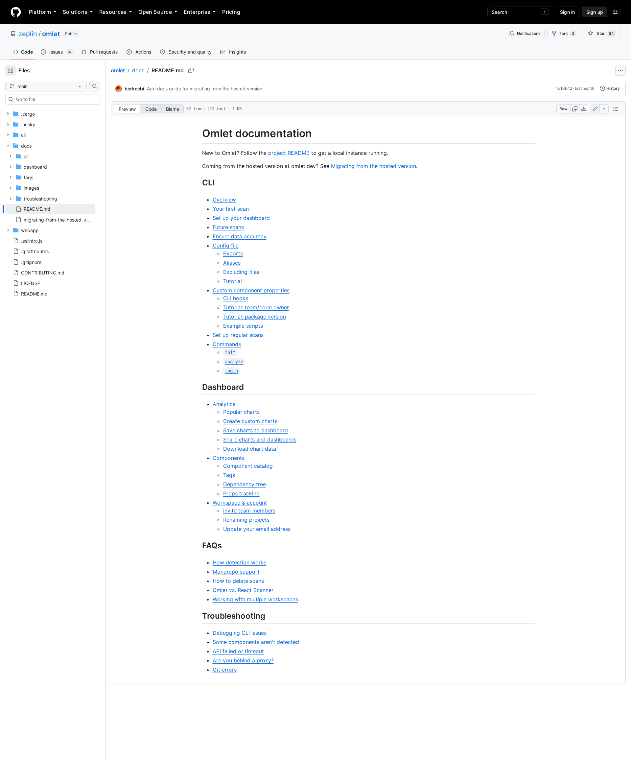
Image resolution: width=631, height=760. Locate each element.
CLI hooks (235, 298)
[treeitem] (50, 209)
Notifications (528, 33)
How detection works (239, 562)
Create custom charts (250, 421)
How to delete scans (238, 581)
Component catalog (248, 466)
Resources (113, 12)
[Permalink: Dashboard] (197, 387)
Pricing (231, 12)
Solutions (75, 12)
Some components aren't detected (256, 642)
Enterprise (197, 12)
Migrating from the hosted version (373, 166)
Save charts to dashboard (255, 430)
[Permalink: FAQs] (197, 545)
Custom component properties (251, 290)
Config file (226, 245)
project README (289, 153)
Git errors (225, 669)
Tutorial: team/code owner (256, 307)
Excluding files (241, 272)
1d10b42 (564, 88)
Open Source (155, 12)
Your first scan (231, 208)
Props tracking (241, 493)
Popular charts (241, 412)
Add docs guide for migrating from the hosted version (204, 88)
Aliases (232, 262)
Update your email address (257, 529)
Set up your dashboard (241, 218)
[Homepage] (16, 12)
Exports (233, 253)
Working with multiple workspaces (255, 599)
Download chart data (249, 448)
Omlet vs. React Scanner (243, 590)
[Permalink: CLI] (197, 182)
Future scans (228, 227)
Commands (227, 344)
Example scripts (243, 325)
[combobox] (55, 99)
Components (229, 458)
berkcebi (134, 88)
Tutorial (232, 281)
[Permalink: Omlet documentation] (197, 133)
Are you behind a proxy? (243, 660)
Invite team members (249, 510)
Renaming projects (246, 519)
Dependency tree (244, 484)
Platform (40, 12)
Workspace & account (240, 502)
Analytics (224, 404)
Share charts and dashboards (259, 439)
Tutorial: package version (254, 316)
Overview (224, 199)
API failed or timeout (238, 651)
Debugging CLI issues (240, 632)
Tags (229, 475)
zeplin (27, 34)
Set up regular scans (238, 335)
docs (138, 70)
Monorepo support (236, 571)
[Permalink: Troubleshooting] (197, 615)
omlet (51, 34)
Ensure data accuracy (240, 236)
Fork (566, 33)
